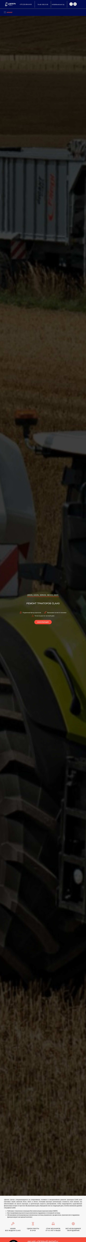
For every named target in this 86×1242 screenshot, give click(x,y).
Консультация (43, 622)
